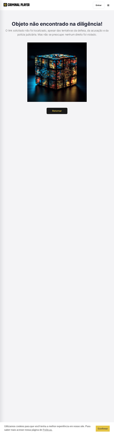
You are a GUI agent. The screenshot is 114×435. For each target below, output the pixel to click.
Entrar (99, 5)
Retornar (57, 110)
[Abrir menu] (108, 5)
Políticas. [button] (47, 430)
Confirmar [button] (103, 428)
